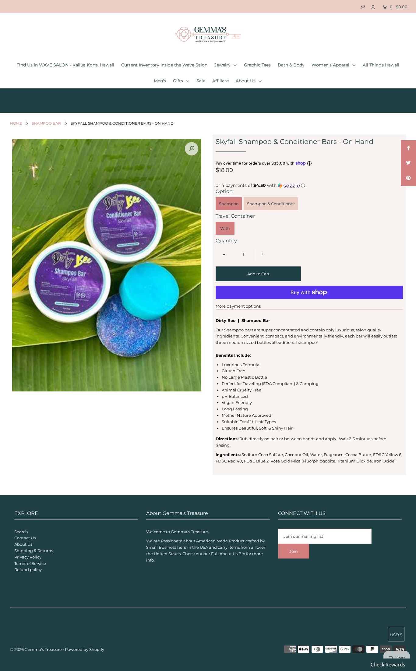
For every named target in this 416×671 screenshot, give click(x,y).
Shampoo (228, 203)
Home (16, 123)
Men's (160, 81)
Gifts (178, 81)
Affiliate (220, 81)
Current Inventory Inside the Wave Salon (164, 65)
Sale (200, 81)
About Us (246, 81)
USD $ (396, 634)
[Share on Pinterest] (408, 178)
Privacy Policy (27, 557)
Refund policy (28, 569)
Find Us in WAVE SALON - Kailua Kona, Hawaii (65, 65)
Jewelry (223, 65)
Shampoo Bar (46, 123)
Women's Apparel (331, 65)
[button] (309, 185)
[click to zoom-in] (191, 148)
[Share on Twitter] (408, 163)
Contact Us (25, 537)
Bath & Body (291, 65)
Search (21, 531)
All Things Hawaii (381, 65)
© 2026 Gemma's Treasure (36, 649)
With (225, 228)
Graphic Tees (257, 65)
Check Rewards (388, 664)
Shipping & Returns (33, 550)
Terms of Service (30, 563)
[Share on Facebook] (408, 147)
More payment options (238, 306)
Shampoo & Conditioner (271, 203)
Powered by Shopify (84, 649)
